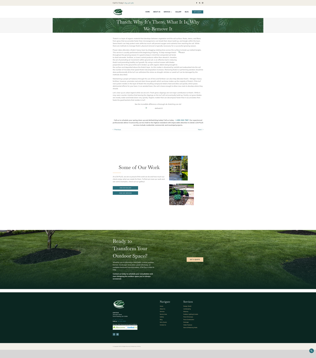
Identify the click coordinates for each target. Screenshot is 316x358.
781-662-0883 (121, 321)
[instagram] (202, 3)
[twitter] (199, 3)
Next (200, 129)
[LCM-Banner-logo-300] (118, 9)
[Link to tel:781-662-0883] (311, 350)
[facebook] (196, 3)
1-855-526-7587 (129, 3)
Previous (117, 129)
